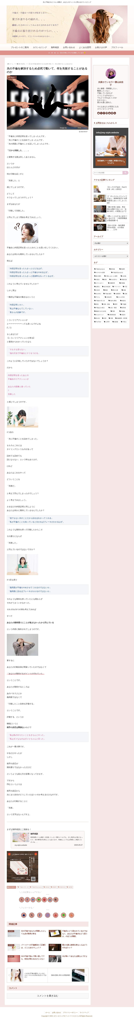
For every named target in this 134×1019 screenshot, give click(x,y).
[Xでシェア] (21, 899)
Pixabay (84, 128)
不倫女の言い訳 (23, 887)
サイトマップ (84, 1012)
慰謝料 (54, 887)
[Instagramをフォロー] (47, 915)
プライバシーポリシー (70, 1012)
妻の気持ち (12, 887)
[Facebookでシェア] (27, 899)
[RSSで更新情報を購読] (71, 915)
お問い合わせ (56, 1012)
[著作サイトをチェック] (23, 915)
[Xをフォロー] (31, 915)
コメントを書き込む (47, 995)
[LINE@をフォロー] (63, 915)
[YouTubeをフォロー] (55, 915)
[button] (55, 899)
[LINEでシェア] (38, 899)
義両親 (70, 887)
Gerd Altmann (72, 128)
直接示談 (62, 887)
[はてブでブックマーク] (33, 899)
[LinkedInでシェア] (50, 899)
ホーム (47, 1012)
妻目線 (47, 887)
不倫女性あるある (37, 887)
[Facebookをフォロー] (39, 915)
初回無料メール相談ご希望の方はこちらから (110, 162)
